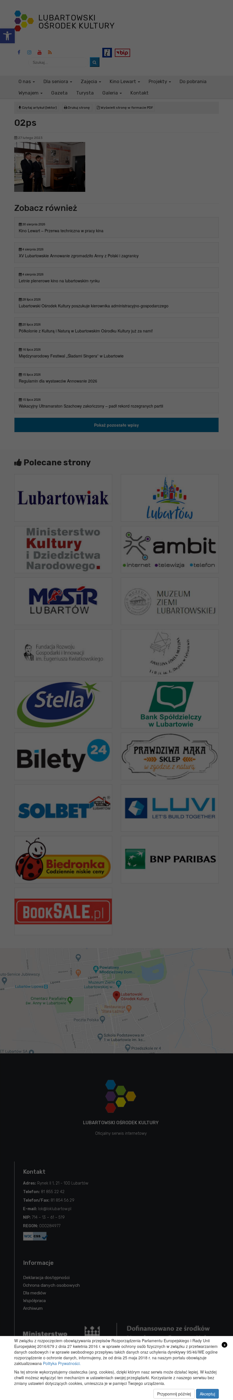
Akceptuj (207, 1394)
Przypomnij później (174, 1394)
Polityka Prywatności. (62, 1363)
